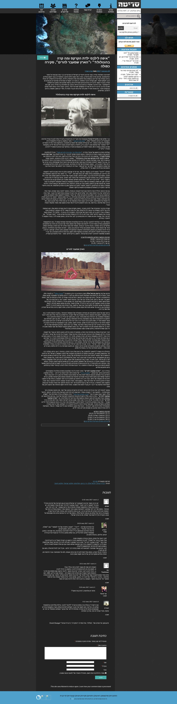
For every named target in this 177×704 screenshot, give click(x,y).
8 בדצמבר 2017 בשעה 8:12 (91, 601)
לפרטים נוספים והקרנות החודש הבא (96, 245)
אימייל (103, 666)
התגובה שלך (101, 645)
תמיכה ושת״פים (53, 11)
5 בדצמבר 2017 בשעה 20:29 (85, 523)
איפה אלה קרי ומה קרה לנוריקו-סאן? (69, 152)
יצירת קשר (88, 10)
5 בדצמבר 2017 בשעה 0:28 (87, 587)
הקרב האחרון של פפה (81, 394)
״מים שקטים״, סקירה (131, 54)
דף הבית (63, 696)
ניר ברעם (84, 483)
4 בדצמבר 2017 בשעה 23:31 (87, 563)
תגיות (78, 696)
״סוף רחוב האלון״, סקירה (130, 74)
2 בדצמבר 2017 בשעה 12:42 (90, 500)
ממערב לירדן (85, 373)
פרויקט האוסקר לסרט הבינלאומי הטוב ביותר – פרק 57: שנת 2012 (129, 78)
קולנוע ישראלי (68, 483)
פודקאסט (105, 696)
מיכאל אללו (92, 483)
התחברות (113, 696)
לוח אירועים (41, 11)
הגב (107, 518)
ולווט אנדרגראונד (79, 141)
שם (104, 662)
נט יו (72, 699)
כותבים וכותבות (99, 11)
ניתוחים (91, 696)
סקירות (95, 481)
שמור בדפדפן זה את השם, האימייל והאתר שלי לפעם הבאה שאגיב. (82, 673)
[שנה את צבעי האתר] (42, 57)
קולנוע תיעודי (58, 483)
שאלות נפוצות (76, 11)
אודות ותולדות (111, 11)
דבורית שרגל (100, 483)
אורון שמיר (89, 71)
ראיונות (98, 696)
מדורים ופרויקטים (64, 11)
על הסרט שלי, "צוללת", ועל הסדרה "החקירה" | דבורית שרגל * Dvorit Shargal (76, 623)
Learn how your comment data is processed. (80, 686)
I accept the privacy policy (128, 32)
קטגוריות (71, 696)
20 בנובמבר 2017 (103, 71)
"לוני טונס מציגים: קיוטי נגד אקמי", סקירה (129, 71)
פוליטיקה (77, 483)
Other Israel (59, 293)
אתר (104, 670)
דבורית (106, 608)
